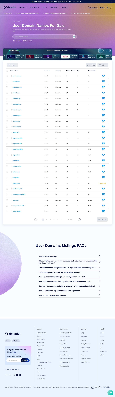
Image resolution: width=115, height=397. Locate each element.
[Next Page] (79, 219)
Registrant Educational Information (58, 387)
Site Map (102, 344)
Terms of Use (44, 387)
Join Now (25, 360)
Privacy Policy (36, 387)
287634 (70, 220)
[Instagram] (8, 369)
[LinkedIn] (10, 369)
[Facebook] (5, 369)
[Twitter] (13, 369)
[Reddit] (18, 369)
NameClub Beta (64, 366)
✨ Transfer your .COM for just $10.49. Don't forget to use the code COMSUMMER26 (56, 1)
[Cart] (108, 7)
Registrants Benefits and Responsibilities (78, 387)
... (64, 220)
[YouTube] (16, 369)
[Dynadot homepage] (10, 7)
